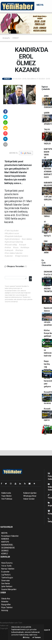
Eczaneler (5, 572)
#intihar (8, 247)
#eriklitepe (24, 247)
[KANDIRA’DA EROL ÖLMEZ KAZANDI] (19, 94)
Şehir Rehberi (6, 586)
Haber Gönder (29, 499)
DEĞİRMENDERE (8, 548)
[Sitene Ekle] (35, 484)
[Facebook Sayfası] (2, 484)
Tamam (37, 637)
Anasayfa (6, 38)
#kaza (15, 247)
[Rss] (26, 484)
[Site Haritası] (31, 484)
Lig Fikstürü (6, 575)
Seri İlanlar (5, 583)
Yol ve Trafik (6, 566)
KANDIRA (5, 539)
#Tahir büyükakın (12, 231)
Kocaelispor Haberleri (10, 536)
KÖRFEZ (4, 554)
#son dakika (27, 239)
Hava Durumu (7, 563)
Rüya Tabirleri (6, 607)
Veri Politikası (6, 499)
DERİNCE (5, 551)
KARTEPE (5, 542)
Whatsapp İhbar (29, 496)
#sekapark (9, 250)
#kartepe (19, 250)
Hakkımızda (6, 493)
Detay (26, 637)
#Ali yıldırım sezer (12, 233)
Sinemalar (5, 580)
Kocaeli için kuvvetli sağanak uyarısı (47, 414)
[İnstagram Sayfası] (12, 484)
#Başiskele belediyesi (13, 236)
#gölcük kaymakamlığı (14, 242)
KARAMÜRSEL (7, 545)
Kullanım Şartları (30, 493)
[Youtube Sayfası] (16, 484)
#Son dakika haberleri (13, 253)
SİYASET (15, 38)
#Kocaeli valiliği (11, 245)
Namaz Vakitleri (7, 569)
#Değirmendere (21, 256)
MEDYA (40, 5)
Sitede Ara (5, 599)
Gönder (31, 279)
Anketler (4, 601)
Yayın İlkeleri (6, 496)
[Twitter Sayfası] (7, 484)
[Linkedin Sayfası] (21, 484)
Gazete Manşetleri (8, 589)
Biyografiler (6, 604)
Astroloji (4, 610)
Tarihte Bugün (7, 578)
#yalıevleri (9, 256)
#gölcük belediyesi (12, 239)
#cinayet (22, 245)
